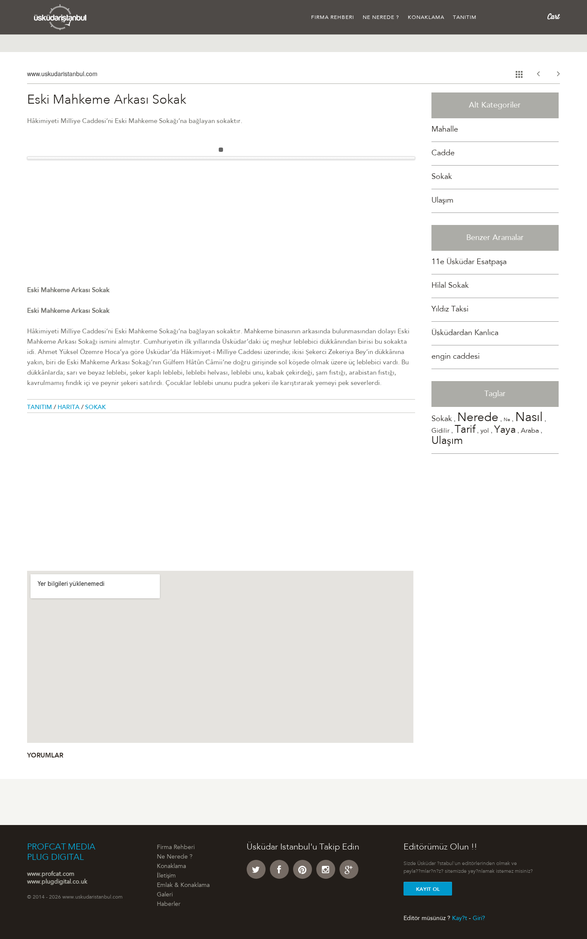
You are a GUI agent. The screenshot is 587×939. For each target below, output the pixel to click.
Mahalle (444, 130)
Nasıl (529, 418)
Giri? (479, 918)
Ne (507, 420)
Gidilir (440, 431)
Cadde (443, 153)
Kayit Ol (428, 889)
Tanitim (40, 408)
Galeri (165, 895)
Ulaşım (442, 201)
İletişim (166, 876)
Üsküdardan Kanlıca (464, 333)
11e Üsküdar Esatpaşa (469, 262)
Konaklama (426, 17)
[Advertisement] (221, 225)
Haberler (168, 905)
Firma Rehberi (332, 17)
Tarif (465, 430)
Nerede (477, 419)
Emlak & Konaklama (183, 886)
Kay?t (459, 918)
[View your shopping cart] (553, 16)
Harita (69, 408)
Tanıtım (465, 17)
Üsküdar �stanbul (60, 17)
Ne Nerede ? (381, 17)
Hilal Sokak (450, 286)
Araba (530, 431)
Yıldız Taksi (449, 310)
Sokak (95, 408)
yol (484, 431)
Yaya (505, 430)
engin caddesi (455, 357)
